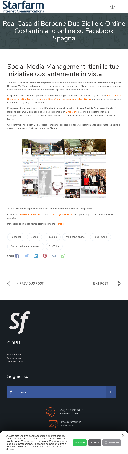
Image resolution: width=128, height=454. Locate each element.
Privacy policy (14, 354)
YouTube (54, 246)
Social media (101, 237)
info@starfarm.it (71, 422)
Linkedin (52, 237)
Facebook (16, 237)
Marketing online (75, 237)
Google (34, 237)
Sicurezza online (15, 361)
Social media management (25, 246)
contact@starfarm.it (61, 214)
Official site (72, 111)
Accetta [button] (81, 442)
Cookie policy (14, 358)
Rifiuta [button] (96, 442)
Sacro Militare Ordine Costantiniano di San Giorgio (65, 99)
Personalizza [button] (113, 442)
